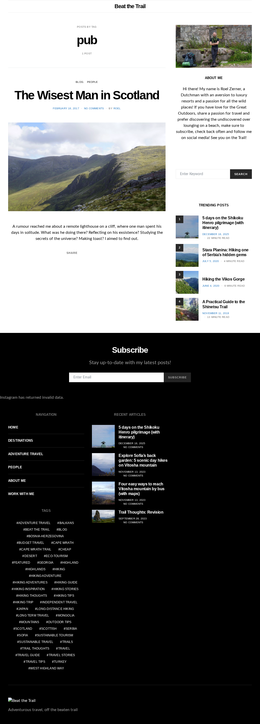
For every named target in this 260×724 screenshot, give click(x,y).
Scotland (23, 628)
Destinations (20, 440)
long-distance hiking (55, 609)
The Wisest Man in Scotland (86, 95)
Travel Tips (35, 662)
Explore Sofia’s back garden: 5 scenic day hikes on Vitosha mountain (143, 460)
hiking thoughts (32, 595)
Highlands (36, 569)
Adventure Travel (25, 454)
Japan (23, 609)
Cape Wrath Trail (36, 549)
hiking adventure (46, 576)
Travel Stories (62, 655)
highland (70, 562)
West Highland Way (47, 668)
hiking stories (66, 589)
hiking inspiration (29, 589)
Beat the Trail (130, 6)
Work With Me (21, 494)
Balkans (66, 523)
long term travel (33, 615)
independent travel (60, 602)
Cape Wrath (63, 543)
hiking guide (66, 582)
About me (17, 481)
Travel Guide (28, 655)
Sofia (23, 635)
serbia (71, 628)
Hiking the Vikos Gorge (223, 279)
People (92, 82)
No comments (94, 108)
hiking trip (24, 602)
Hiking (59, 569)
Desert (30, 556)
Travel (64, 648)
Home (13, 427)
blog (62, 529)
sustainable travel (36, 642)
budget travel (31, 543)
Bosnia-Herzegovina (46, 536)
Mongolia (66, 615)
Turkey (60, 662)
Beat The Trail (37, 529)
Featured (22, 562)
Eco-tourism (57, 556)
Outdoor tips (59, 622)
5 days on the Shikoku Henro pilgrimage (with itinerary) (222, 223)
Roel (117, 108)
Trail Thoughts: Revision (141, 512)
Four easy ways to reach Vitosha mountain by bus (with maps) (142, 489)
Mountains (30, 622)
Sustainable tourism (55, 635)
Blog (79, 82)
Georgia (46, 562)
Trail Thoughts (35, 648)
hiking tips (65, 595)
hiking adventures (30, 582)
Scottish (49, 628)
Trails (67, 642)
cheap (65, 549)
